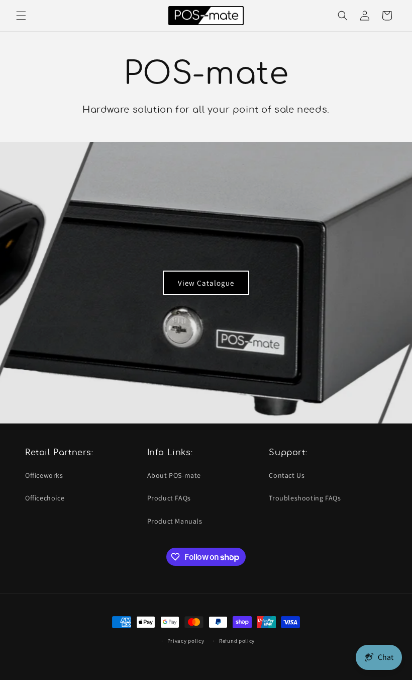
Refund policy (237, 640)
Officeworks (44, 475)
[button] (21, 16)
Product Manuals (174, 521)
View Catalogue (206, 282)
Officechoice (44, 497)
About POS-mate (174, 475)
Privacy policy (185, 640)
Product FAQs (169, 497)
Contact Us (286, 475)
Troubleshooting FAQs (305, 497)
